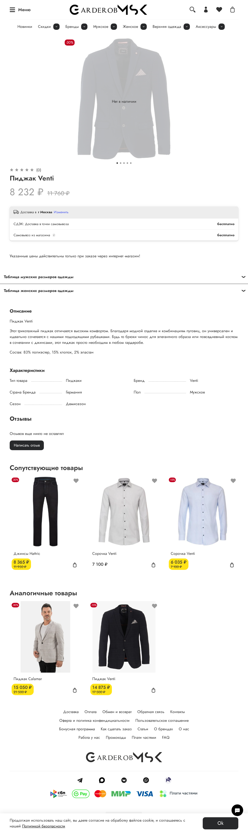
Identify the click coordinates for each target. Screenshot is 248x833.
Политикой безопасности (43, 826)
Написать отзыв (27, 445)
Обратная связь (150, 712)
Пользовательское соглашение (162, 720)
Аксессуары (206, 26)
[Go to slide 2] (120, 163)
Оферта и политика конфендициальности (94, 720)
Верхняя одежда (167, 26)
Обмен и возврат (117, 712)
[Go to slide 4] (127, 163)
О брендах (163, 729)
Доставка (71, 712)
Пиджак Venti (103, 678)
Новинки (24, 26)
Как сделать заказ (116, 729)
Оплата (91, 712)
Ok (220, 823)
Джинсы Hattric (27, 553)
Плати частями (144, 737)
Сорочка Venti (104, 553)
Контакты (177, 712)
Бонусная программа (77, 729)
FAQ (166, 737)
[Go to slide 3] (124, 163)
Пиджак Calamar (28, 678)
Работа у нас (89, 737)
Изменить (61, 212)
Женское (130, 26)
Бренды (72, 26)
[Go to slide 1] (117, 163)
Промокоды (116, 737)
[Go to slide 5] (131, 163)
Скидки (44, 26)
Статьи (143, 729)
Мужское (100, 26)
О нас (184, 729)
